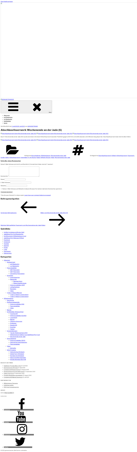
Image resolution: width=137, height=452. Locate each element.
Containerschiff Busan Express (12, 369)
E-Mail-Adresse (5, 182)
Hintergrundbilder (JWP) (17, 285)
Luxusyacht (13, 317)
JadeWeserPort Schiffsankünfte (13, 234)
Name (2, 179)
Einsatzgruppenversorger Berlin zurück (14, 371)
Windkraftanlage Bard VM (18, 359)
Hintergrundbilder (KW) (17, 304)
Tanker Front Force (9, 373)
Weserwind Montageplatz (18, 357)
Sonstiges (10, 275)
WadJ (52, 157)
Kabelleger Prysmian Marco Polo (12, 365)
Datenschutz (8, 253)
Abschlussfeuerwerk (104, 155)
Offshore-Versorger (16, 321)
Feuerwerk (131, 155)
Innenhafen (24, 157)
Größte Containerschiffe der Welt (14, 232)
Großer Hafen (5, 157)
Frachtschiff (14, 314)
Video (12, 291)
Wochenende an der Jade (58, 155)
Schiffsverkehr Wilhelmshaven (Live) (15, 236)
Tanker (12, 329)
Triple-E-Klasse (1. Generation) (19, 294)
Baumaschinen (17, 281)
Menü (50, 112)
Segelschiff (13, 325)
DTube (6, 247)
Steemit (6, 245)
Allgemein (7, 115)
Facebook (7, 240)
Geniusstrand (11, 262)
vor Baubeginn (8, 119)
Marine (9, 310)
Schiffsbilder (7, 121)
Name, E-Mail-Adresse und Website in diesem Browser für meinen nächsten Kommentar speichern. (32, 189)
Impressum (7, 251)
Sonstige (13, 327)
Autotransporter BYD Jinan (11, 367)
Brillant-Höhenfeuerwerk (119, 155)
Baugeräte (13, 279)
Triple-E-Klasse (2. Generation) (19, 296)
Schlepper (13, 323)
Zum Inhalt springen (7, 1)
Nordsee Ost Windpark (17, 356)
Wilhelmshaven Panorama (11, 383)
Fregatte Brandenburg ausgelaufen (13, 375)
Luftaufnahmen (15, 287)
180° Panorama (14, 270)
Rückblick (13, 289)
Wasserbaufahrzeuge (19, 283)
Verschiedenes (36, 155)
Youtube (6, 244)
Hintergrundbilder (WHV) (17, 340)
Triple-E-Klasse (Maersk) (14, 293)
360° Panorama (15, 272)
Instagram (7, 242)
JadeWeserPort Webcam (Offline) (14, 238)
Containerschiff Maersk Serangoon (13, 377)
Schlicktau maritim (9, 385)
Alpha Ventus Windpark (17, 352)
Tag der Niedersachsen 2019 (18, 333)
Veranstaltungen (12, 331)
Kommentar (5, 176)
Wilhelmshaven (45, 155)
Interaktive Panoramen (17, 273)
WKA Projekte (11, 350)
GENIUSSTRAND (33, 126)
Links (5, 249)
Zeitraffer (13, 348)
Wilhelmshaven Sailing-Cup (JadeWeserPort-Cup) (25, 335)
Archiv (2, 392)
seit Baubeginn (8, 117)
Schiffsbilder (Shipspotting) (15, 312)
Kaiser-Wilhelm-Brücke (43, 157)
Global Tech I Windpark (17, 354)
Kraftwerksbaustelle (13, 302)
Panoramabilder (12, 268)
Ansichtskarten (15, 277)
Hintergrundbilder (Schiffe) (18, 315)
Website (3, 185)
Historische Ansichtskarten (18, 342)
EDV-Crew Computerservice (11, 387)
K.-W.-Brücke (32, 157)
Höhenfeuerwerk (14, 157)
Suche (5, 123)
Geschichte (10, 300)
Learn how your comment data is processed (37, 195)
